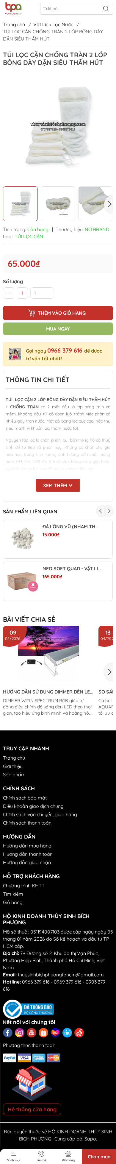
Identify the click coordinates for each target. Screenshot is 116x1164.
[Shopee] (43, 1032)
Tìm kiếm (13, 894)
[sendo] (79, 1032)
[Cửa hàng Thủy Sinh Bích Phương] (13, 8)
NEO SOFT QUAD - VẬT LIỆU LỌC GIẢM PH (72, 568)
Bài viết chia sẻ (29, 619)
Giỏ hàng (13, 902)
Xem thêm (55, 485)
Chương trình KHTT (24, 886)
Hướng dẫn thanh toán (28, 854)
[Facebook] (7, 1032)
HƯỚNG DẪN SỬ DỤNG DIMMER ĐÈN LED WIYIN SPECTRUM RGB (48, 692)
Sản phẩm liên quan (30, 511)
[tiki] (67, 1032)
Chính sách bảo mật (25, 798)
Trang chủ (14, 24)
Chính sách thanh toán (27, 823)
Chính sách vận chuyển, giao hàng (40, 814)
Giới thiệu (13, 766)
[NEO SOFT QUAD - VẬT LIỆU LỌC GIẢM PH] (23, 581)
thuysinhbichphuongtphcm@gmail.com (61, 975)
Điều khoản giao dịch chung (33, 806)
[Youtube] (31, 1032)
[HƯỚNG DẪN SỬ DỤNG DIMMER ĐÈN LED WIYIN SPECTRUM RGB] (48, 656)
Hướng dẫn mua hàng (27, 846)
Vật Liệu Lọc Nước (53, 24)
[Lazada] (55, 1032)
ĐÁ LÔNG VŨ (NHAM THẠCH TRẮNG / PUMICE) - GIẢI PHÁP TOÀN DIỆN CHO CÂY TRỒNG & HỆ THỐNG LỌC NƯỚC (72, 526)
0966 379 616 (65, 350)
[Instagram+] (19, 1032)
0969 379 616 (67, 982)
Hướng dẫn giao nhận (27, 862)
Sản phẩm (14, 774)
